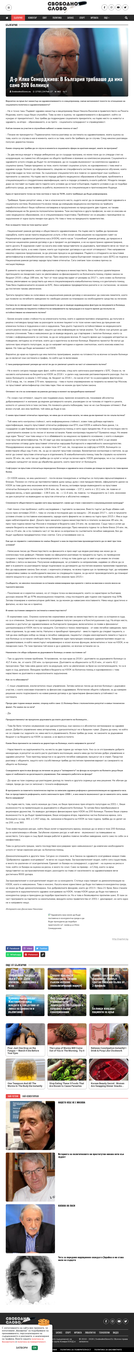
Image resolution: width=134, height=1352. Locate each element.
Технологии (104, 1332)
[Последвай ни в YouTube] (118, 7)
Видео (116, 1332)
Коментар (32, 17)
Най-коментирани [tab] (30, 1096)
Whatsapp (15, 954)
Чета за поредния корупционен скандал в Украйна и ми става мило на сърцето (91, 1258)
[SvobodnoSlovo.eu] (21, 1321)
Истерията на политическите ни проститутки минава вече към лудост (91, 1155)
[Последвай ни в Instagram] (111, 7)
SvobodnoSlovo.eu (21, 91)
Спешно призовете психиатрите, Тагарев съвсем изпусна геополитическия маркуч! (66, 980)
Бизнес (70, 17)
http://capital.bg (120, 939)
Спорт (82, 17)
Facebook (14, 948)
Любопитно (90, 1332)
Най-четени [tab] (13, 1096)
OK (35, 1348)
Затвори (22, 1348)
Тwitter (43, 948)
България (18, 17)
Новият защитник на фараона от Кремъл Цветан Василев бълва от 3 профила (108, 980)
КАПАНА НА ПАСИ (66, 1205)
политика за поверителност (31, 1341)
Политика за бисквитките (108, 1349)
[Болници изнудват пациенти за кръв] (109, 1005)
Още (106, 17)
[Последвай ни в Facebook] (104, 7)
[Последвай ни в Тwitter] (125, 7)
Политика (57, 17)
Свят (45, 17)
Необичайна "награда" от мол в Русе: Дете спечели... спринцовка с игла (24, 980)
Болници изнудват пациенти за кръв (103, 1010)
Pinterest (33, 954)
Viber (29, 948)
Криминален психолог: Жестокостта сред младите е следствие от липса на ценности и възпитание (23, 1004)
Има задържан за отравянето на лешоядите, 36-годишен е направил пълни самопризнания (66, 1004)
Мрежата (94, 17)
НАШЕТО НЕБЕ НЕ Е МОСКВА (71, 1102)
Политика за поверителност (75, 1349)
